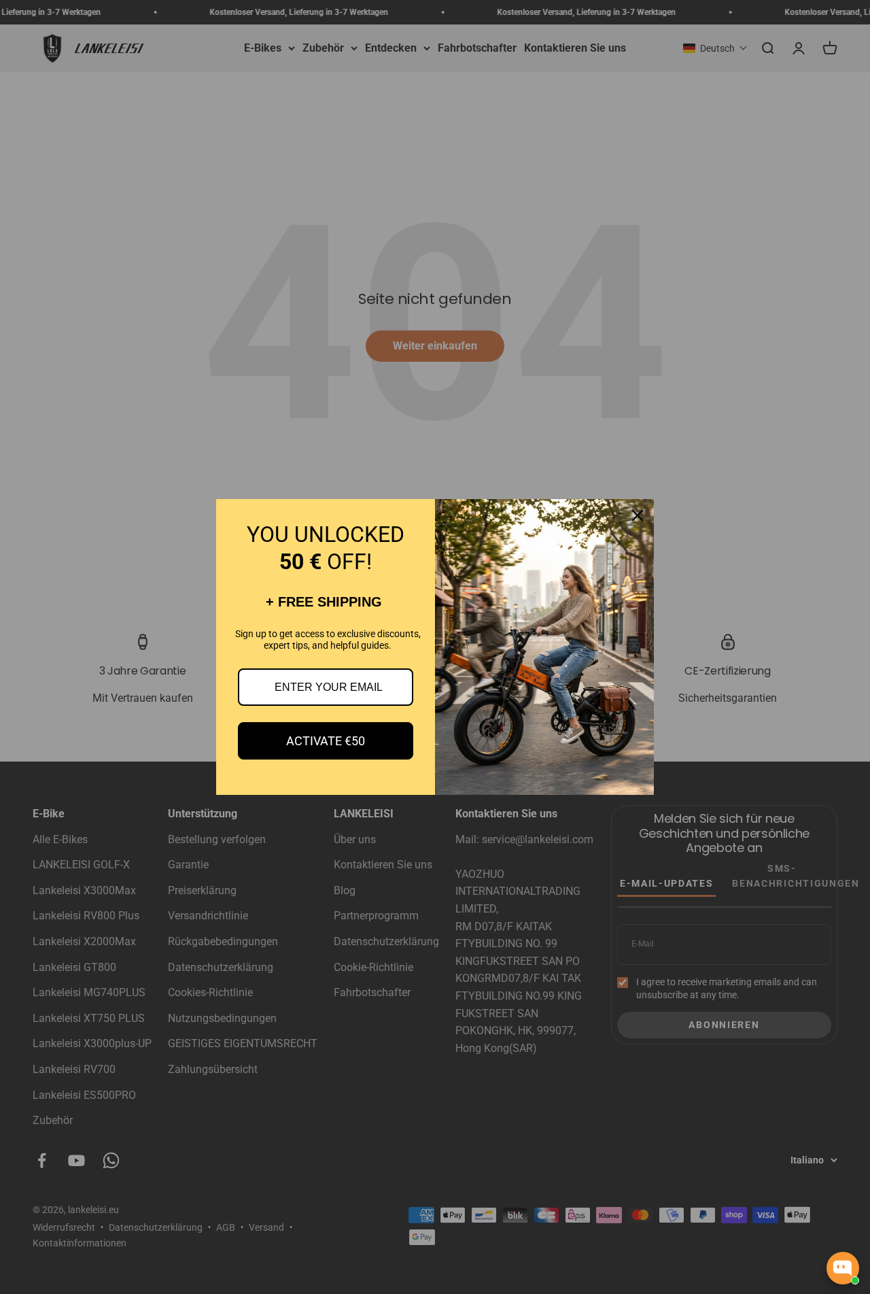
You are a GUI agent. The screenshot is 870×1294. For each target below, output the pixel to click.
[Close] (637, 515)
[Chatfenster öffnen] (842, 1268)
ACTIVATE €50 (325, 741)
